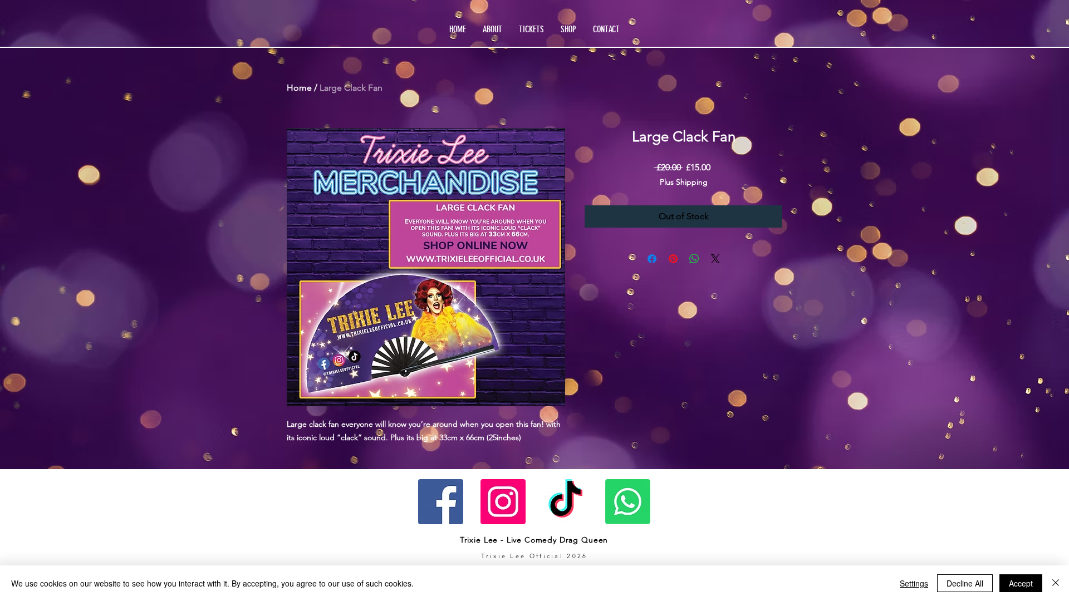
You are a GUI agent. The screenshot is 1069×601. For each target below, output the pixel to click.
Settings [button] (914, 583)
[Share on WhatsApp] (694, 258)
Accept (1021, 583)
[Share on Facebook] (652, 258)
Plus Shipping (684, 182)
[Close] (1055, 583)
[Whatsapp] (627, 501)
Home (299, 87)
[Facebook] (440, 501)
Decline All (965, 583)
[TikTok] (565, 501)
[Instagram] (503, 501)
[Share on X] (715, 258)
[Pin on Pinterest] (673, 258)
